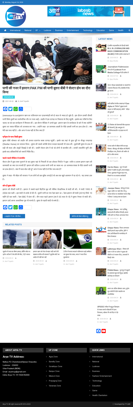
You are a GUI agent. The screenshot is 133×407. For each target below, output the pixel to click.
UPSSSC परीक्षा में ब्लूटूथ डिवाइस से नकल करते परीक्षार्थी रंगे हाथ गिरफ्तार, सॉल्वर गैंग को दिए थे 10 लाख (108, 311)
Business (59, 30)
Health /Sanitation (99, 395)
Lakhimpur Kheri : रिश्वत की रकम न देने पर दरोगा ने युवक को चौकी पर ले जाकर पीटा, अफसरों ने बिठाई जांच (118, 253)
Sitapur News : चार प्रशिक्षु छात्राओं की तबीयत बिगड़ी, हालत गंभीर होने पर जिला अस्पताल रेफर (118, 212)
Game (111, 30)
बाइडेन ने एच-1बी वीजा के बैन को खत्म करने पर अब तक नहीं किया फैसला (15, 216)
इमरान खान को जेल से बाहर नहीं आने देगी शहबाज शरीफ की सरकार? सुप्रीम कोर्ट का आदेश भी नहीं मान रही (46, 254)
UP (36, 30)
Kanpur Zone (54, 371)
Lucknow (47, 30)
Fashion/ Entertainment (102, 376)
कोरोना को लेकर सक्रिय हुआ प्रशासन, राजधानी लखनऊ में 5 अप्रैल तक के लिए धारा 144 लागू (82, 216)
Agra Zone (53, 357)
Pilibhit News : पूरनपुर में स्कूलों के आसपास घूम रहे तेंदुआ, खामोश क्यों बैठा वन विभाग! (119, 273)
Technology (87, 30)
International (15, 30)
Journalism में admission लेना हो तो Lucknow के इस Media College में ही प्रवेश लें (118, 70)
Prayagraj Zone (55, 381)
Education (101, 30)
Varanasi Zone (55, 386)
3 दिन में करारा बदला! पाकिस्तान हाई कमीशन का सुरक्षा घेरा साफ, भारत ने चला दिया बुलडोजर (77, 254)
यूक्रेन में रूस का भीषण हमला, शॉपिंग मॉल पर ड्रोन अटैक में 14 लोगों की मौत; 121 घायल (16, 252)
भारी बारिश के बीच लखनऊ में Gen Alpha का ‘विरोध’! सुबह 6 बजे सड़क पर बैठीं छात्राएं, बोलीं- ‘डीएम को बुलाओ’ (118, 107)
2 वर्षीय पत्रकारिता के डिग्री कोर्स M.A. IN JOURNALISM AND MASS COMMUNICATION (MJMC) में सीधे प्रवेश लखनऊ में (118, 49)
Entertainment (73, 30)
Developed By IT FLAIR (122, 404)
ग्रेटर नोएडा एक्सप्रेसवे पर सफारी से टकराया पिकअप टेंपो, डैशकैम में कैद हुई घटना (119, 88)
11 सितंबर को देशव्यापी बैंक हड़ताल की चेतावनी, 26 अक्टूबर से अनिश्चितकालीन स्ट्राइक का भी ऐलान (119, 129)
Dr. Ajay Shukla (113, 61)
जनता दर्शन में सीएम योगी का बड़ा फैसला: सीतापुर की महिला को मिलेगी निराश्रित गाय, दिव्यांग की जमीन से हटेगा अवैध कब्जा (119, 150)
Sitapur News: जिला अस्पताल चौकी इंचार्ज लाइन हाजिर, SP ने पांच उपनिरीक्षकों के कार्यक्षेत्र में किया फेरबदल (118, 232)
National (28, 30)
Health (120, 30)
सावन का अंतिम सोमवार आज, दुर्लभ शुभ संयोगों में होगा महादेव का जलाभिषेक (118, 291)
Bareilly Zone (54, 362)
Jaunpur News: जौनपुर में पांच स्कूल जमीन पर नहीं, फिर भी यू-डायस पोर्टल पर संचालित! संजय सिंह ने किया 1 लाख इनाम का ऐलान (119, 192)
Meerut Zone (54, 376)
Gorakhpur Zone (55, 366)
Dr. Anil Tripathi (23, 101)
